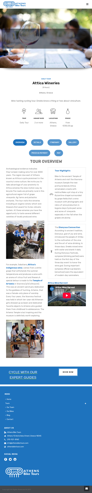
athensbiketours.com (15, 447)
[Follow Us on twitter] (10, 459)
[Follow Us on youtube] (15, 459)
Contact (10, 419)
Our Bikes (10, 411)
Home (9, 399)
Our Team (10, 407)
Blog (8, 415)
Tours (7, 403)
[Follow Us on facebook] (5, 459)
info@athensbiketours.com (17, 443)
